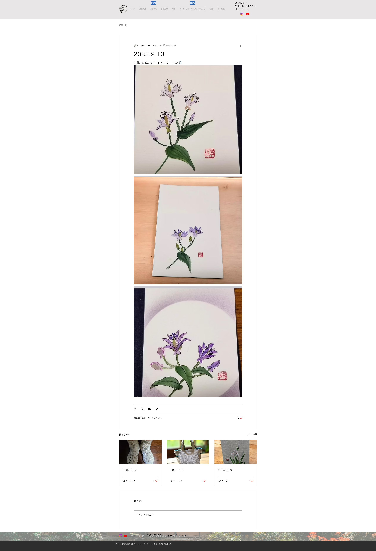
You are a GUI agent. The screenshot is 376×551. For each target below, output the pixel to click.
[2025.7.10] (140, 452)
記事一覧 (123, 25)
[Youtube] (248, 14)
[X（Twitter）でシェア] (142, 408)
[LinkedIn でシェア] (149, 408)
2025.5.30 (225, 470)
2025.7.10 (130, 470)
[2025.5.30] (235, 452)
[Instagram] (242, 14)
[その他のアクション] (240, 45)
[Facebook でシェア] (135, 408)
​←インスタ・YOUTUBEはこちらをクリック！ (159, 535)
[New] (153, 3)
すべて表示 (252, 434)
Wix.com (150, 544)
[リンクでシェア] (156, 408)
